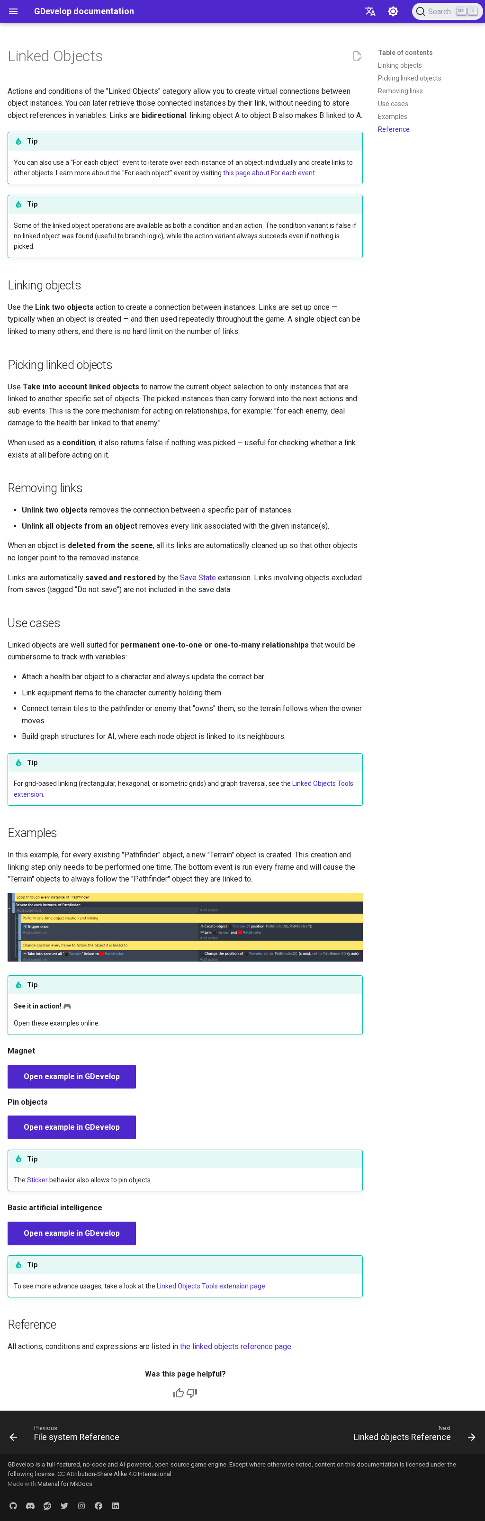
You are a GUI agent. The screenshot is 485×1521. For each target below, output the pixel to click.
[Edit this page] (357, 56)
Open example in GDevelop (72, 1076)
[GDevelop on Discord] (30, 1505)
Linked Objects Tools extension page (211, 1286)
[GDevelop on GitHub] (13, 1505)
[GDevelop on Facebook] (98, 1505)
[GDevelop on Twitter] (64, 1505)
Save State (198, 577)
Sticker (37, 1180)
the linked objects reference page (235, 1346)
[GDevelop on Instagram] (81, 1505)
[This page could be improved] (192, 1393)
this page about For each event (269, 173)
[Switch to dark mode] (393, 11)
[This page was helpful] (178, 1393)
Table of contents (405, 52)
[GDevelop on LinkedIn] (115, 1505)
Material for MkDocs (64, 1483)
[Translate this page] (370, 11)
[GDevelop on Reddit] (47, 1505)
